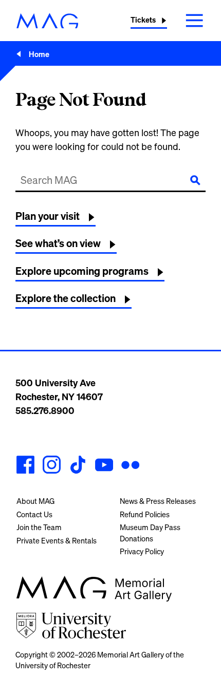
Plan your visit (47, 216)
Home (39, 54)
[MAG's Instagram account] (52, 466)
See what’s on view (58, 243)
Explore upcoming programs (82, 271)
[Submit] (195, 180)
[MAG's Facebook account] (25, 466)
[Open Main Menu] (194, 20)
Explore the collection (65, 298)
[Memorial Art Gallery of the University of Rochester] (47, 21)
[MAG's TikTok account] (78, 466)
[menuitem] (58, 501)
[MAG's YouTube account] (104, 466)
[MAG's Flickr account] (130, 466)
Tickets (143, 20)
